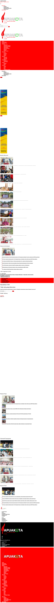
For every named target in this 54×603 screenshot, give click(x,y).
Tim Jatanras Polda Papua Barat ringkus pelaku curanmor (12, 269)
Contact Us (4, 521)
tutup (1, 77)
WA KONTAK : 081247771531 (5, 275)
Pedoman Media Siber (6, 514)
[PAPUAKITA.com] (11, 23)
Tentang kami (4, 515)
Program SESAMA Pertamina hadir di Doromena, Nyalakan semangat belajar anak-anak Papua (18, 498)
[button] (9, 26)
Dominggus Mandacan (5, 281)
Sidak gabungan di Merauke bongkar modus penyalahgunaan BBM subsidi (15, 267)
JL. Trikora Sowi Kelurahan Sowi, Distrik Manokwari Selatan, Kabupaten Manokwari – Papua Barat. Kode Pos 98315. (16, 274)
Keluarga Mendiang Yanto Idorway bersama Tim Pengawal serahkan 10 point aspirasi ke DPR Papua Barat (21, 257)
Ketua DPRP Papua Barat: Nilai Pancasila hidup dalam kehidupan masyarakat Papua (17, 423)
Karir (3, 512)
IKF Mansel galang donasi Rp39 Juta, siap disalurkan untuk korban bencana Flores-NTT (17, 496)
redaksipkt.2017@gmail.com (5, 276)
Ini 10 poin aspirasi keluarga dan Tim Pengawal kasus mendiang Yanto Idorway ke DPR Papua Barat (19, 259)
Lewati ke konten (3, 0)
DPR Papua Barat (5, 278)
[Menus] (0, 2)
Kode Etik (3, 513)
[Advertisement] (25, 84)
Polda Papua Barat (5, 282)
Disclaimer (4, 519)
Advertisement (4, 520)
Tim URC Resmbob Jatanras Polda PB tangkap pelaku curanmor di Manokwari (15, 265)
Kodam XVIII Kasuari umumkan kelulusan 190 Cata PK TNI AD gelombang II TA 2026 (16, 413)
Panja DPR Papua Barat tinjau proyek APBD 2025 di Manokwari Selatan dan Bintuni (16, 408)
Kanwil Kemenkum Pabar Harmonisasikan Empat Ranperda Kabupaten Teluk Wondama (17, 263)
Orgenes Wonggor (5, 280)
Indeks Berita (4, 511)
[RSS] (2, 538)
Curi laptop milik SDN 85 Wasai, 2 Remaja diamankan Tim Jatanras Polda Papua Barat (17, 261)
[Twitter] (2, 537)
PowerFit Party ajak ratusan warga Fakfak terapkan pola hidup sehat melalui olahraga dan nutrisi (19, 500)
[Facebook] (2, 536)
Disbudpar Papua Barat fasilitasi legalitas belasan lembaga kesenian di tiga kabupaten (17, 418)
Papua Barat (4, 279)
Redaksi (3, 546)
